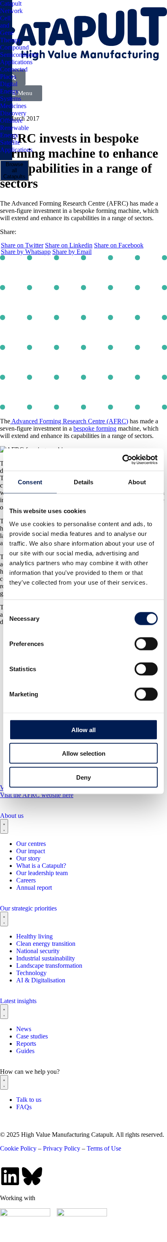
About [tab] (137, 482)
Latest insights (18, 1000)
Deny (83, 777)
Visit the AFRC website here (36, 794)
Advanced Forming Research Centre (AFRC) (69, 421)
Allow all (83, 729)
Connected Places (14, 73)
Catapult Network (11, 7)
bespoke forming (94, 428)
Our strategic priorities (28, 908)
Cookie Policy (18, 1148)
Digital (8, 83)
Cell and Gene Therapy (10, 29)
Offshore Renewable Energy (14, 128)
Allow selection (83, 753)
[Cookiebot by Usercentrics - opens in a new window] (122, 459)
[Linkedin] (10, 1176)
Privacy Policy (61, 1148)
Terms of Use (104, 1148)
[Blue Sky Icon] (32, 1176)
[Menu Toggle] (4, 826)
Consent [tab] (30, 482)
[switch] (146, 643)
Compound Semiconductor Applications (19, 54)
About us (12, 815)
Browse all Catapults (14, 170)
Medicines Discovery (13, 109)
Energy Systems (10, 95)
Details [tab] (84, 482)
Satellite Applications (16, 146)
